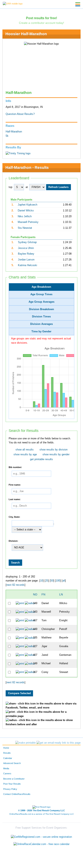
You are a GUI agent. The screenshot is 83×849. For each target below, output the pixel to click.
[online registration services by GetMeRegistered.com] (41, 836)
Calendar (7, 758)
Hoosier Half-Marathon (26, 34)
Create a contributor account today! (41, 22)
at (27, 187)
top (10, 187)
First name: (15, 485)
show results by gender (56, 454)
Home (6, 748)
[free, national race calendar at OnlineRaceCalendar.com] (41, 844)
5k (7, 135)
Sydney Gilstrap (27, 242)
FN (43, 594)
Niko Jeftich (25, 216)
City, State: (14, 517)
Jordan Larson (26, 259)
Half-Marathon (14, 131)
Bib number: (15, 467)
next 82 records (15, 584)
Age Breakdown (41, 286)
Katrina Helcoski (27, 265)
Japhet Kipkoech (27, 204)
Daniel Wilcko (26, 210)
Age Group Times (41, 294)
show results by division (53, 449)
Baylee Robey (26, 253)
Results (7, 753)
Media (6, 768)
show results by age (25, 454)
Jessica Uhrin (26, 248)
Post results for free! (41, 18)
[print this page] (25, 742)
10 (41, 580)
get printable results (41, 459)
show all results (25, 449)
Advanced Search (12, 763)
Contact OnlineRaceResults (16, 794)
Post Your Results (12, 784)
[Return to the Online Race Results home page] (13, 3)
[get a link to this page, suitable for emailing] (58, 742)
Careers (7, 773)
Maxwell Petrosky (28, 222)
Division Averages (41, 324)
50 (52, 580)
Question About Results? (20, 114)
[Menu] (77, 4)
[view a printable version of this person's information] (20, 603)
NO (35, 594)
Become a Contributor (14, 779)
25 (46, 580)
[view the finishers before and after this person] (30, 603)
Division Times (41, 316)
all (63, 580)
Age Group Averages (41, 301)
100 (58, 580)
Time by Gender (41, 331)
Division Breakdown (41, 309)
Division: (13, 541)
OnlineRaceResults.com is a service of (41, 814)
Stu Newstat (25, 228)
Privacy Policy (10, 789)
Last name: (15, 499)
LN (61, 594)
